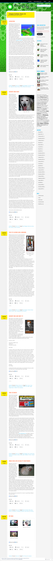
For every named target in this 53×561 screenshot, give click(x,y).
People (31, 386)
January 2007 (40, 188)
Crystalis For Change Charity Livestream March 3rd (43, 61)
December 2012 (41, 153)
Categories (29, 1)
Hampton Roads (19, 386)
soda (32, 454)
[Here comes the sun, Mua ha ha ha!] (26, 470)
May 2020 (40, 132)
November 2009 (41, 174)
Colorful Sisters (42, 87)
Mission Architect (43, 111)
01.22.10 (4, 316)
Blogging (25, 85)
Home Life (17, 85)
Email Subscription (41, 25)
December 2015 (41, 138)
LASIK (10, 311)
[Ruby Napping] (14, 523)
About (50, 1)
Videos (38, 124)
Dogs (33, 226)
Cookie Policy (20, 559)
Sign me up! (40, 34)
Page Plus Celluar (14, 86)
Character (40, 98)
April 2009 (40, 182)
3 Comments (21, 387)
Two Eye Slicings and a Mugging (17, 232)
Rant (41, 116)
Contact (45, 1)
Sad (14, 227)
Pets (9, 227)
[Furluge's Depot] (21, 9)
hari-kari (41, 110)
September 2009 (41, 178)
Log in (39, 197)
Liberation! (12, 21)
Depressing (29, 226)
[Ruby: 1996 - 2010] (26, 103)
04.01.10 (4, 22)
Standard (10, 85)
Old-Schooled (45, 112)
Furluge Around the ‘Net (37, 1)
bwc (47, 97)
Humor (43, 110)
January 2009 (40, 184)
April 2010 (40, 165)
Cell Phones (30, 85)
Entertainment (14, 386)
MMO (47, 111)
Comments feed (41, 201)
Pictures (18, 86)
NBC (28, 386)
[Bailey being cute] (27, 523)
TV (14, 387)
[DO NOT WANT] (14, 534)
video (38, 123)
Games (39, 107)
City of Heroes (43, 99)
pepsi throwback (25, 454)
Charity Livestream (46, 98)
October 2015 (40, 140)
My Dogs (11, 516)
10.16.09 (4, 461)
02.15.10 (4, 92)
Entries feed (40, 199)
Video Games (26, 511)
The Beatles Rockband (20, 511)
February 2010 (40, 167)
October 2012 (40, 157)
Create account (40, 195)
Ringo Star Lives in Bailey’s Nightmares (19, 461)
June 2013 (40, 146)
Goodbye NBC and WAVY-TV (16, 316)
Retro (42, 117)
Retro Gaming (45, 117)
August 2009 (40, 180)
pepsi (21, 454)
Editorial (17, 385)
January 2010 (40, 169)
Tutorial (40, 122)
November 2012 (41, 155)
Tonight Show (11, 387)
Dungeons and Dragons (42, 103)
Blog (23, 85)
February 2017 (40, 136)
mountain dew (32, 453)
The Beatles (14, 511)
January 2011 (40, 161)
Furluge (4, 23)
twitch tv (46, 122)
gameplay (46, 106)
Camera (38, 98)
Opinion (18, 454)
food (28, 453)
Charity (43, 98)
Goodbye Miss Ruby (14, 92)
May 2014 (40, 142)
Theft (15, 311)
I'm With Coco (25, 386)
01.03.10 (4, 393)
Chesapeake (38, 99)
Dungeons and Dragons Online (41, 104)
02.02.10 (4, 233)
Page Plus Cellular (19, 40)
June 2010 (40, 163)
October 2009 (40, 176)
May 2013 (40, 148)
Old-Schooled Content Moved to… (44, 88)
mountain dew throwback (13, 454)
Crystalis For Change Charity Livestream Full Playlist (44, 55)
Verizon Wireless (23, 86)
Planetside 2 (39, 116)
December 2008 (41, 186)
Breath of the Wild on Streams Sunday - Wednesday (43, 50)
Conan (29, 385)
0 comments (29, 86)
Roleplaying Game (42, 118)
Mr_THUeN (42, 76)
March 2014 (40, 144)
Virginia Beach (19, 311)
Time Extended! (13, 393)
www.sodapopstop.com (22, 433)
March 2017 (40, 134)
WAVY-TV (16, 387)
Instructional (38, 111)
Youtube (40, 126)
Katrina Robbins (43, 83)
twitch (43, 122)
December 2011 (41, 159)
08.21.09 (4, 516)
